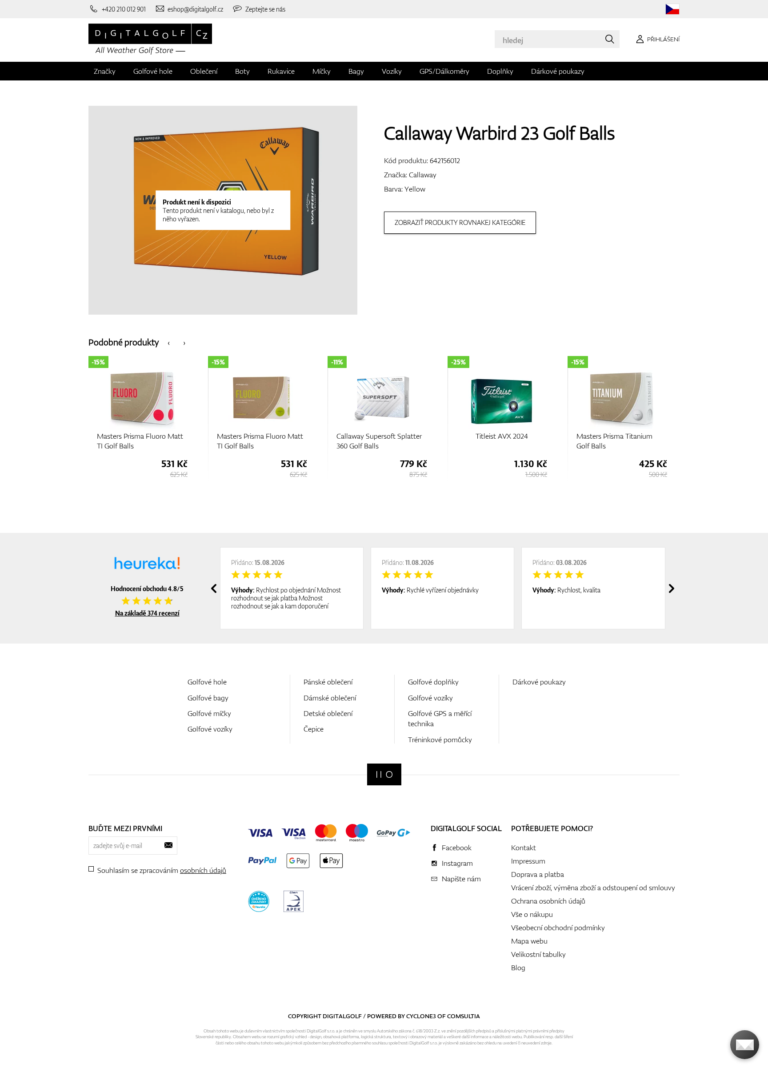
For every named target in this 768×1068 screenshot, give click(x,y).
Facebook (457, 847)
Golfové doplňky (433, 682)
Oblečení (203, 71)
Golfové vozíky (210, 729)
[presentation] (168, 342)
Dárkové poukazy (557, 71)
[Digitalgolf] (384, 774)
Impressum (528, 861)
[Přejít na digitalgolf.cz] (672, 9)
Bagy (356, 71)
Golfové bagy (208, 698)
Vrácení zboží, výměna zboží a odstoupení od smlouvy (593, 887)
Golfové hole (152, 71)
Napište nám (461, 879)
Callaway (422, 175)
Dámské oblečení (330, 698)
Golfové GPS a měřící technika (440, 718)
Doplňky (500, 71)
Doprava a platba (537, 874)
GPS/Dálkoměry (444, 71)
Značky (105, 71)
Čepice (314, 729)
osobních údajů (203, 870)
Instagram (457, 863)
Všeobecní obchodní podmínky (558, 927)
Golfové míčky (209, 713)
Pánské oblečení (328, 682)
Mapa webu (529, 941)
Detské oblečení (328, 713)
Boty (242, 71)
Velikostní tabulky (538, 954)
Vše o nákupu (532, 914)
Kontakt (523, 847)
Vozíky (392, 71)
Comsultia (463, 1016)
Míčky (321, 71)
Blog (518, 967)
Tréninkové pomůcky (440, 739)
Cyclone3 (421, 1016)
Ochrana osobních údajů (548, 901)
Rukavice (281, 71)
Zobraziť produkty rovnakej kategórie (460, 222)
